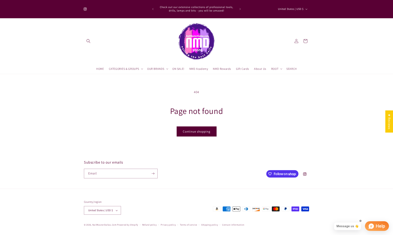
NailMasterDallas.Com (104, 224)
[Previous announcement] (152, 9)
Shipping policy (209, 224)
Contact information (233, 224)
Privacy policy (168, 224)
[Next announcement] (240, 9)
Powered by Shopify (127, 224)
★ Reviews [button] (389, 121)
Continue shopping (196, 131)
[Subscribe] (152, 173)
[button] (88, 41)
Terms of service (188, 224)
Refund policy (149, 224)
